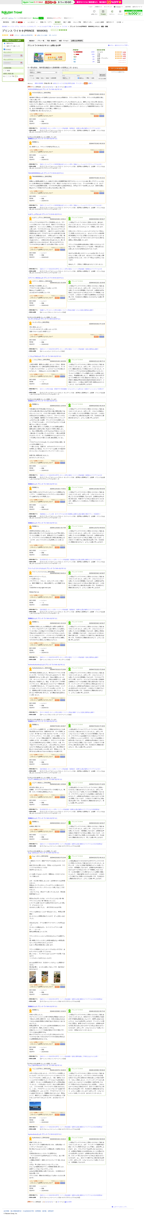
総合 (55, 83)
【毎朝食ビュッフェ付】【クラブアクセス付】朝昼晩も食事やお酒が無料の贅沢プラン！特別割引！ (70, 514)
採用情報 (38, 1211)
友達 (47, 78)
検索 (21, 79)
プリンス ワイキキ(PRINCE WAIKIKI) (25, 30)
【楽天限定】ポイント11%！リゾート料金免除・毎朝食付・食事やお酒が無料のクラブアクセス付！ (70, 128)
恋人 (42, 78)
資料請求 (51, 1211)
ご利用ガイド (98, 6)
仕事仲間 (53, 78)
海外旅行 (5, 26)
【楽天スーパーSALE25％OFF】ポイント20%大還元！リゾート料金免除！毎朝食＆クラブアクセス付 (70, 475)
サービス (60, 83)
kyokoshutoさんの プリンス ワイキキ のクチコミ (45, 1134)
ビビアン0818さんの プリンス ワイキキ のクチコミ (45, 779)
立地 (65, 83)
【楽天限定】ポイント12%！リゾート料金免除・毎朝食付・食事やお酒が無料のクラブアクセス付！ (70, 609)
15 (58, 87)
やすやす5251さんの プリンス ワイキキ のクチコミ (45, 89)
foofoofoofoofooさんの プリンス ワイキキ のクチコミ (46, 664)
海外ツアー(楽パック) (13, 46)
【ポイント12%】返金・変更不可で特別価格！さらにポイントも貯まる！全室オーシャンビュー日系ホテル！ (67, 389)
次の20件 (69, 87)
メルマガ (54, 35)
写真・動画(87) (51, 40)
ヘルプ (90, 6)
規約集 (44, 1211)
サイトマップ (108, 6)
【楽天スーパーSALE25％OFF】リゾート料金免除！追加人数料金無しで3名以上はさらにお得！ (69, 1056)
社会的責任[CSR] (28, 1211)
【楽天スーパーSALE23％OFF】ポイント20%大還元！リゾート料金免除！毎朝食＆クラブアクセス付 (70, 269)
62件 (93, 54)
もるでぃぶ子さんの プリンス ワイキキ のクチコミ (45, 214)
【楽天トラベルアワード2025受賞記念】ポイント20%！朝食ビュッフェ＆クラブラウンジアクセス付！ (71, 164)
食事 (90, 83)
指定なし (81, 78)
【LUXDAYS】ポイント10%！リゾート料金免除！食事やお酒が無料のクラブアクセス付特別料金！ (69, 809)
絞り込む (102, 75)
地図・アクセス (64, 40)
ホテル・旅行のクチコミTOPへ (119, 45)
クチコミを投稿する (118, 69)
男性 (88, 78)
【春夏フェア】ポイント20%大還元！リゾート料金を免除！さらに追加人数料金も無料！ (66, 310)
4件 (93, 59)
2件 (93, 61)
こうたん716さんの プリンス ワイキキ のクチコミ (44, 356)
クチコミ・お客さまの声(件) (23, 35)
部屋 (69, 83)
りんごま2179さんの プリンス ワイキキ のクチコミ (45, 1065)
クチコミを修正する (118, 72)
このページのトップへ (120, 1207)
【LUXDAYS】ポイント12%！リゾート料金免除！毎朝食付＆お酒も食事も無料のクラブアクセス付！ (70, 559)
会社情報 (6, 1211)
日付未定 (8, 49)
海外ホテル (10, 43)
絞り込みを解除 (102, 78)
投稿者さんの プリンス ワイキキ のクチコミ (42, 138)
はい (96, 116)
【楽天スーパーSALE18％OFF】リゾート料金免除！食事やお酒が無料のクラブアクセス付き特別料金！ (71, 844)
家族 (37, 78)
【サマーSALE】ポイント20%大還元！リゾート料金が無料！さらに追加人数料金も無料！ (67, 712)
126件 (93, 52)
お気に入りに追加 (42, 35)
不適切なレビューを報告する (97, 114)
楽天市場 (128, 6)
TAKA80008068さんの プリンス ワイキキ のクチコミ (46, 173)
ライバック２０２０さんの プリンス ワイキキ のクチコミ (47, 568)
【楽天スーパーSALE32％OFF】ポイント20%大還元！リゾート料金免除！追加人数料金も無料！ (69, 349)
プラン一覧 (40, 40)
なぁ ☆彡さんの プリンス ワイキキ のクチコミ (43, 853)
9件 (93, 57)
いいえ (101, 116)
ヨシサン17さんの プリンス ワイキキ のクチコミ (44, 319)
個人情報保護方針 (16, 1211)
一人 (33, 78)
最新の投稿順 (39, 83)
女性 (93, 78)
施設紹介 (32, 40)
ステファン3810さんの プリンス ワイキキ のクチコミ (46, 278)
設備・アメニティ (77, 83)
